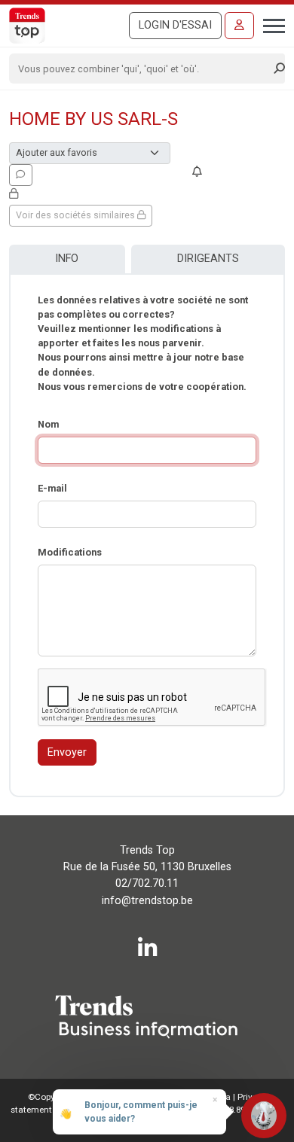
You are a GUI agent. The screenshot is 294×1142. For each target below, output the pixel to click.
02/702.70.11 (147, 883)
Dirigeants (208, 258)
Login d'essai (175, 25)
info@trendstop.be (147, 900)
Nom (48, 424)
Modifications (70, 552)
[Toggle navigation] (269, 24)
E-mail (52, 488)
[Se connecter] (239, 25)
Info (66, 258)
